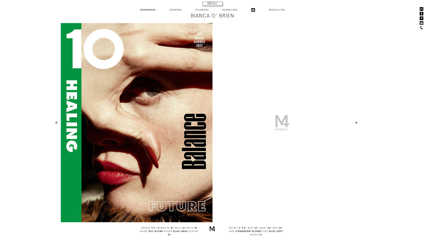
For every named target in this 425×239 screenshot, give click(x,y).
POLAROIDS (202, 9)
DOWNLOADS (230, 9)
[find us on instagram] (421, 23)
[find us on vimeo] (421, 18)
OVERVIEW (175, 9)
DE (421, 9)
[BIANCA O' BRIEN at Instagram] (253, 10)
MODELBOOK (148, 9)
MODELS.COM (277, 9)
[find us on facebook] (421, 13)
